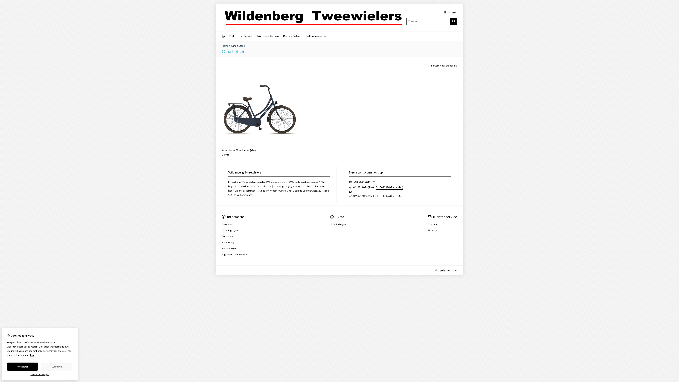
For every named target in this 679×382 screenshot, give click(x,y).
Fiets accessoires (316, 36)
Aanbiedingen (338, 224)
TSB (455, 270)
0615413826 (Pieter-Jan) (389, 187)
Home (225, 45)
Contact (432, 224)
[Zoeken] (454, 21)
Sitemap (432, 230)
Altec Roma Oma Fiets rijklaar (239, 150)
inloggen (452, 12)
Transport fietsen (267, 36)
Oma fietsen (238, 45)
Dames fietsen (292, 36)
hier (32, 355)
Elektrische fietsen (240, 36)
